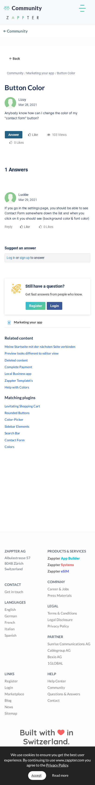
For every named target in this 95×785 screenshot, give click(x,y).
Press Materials (60, 595)
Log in (11, 258)
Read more (60, 775)
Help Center (57, 681)
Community (17, 31)
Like (35, 135)
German (11, 616)
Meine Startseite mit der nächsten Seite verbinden (40, 347)
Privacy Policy (58, 626)
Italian (10, 629)
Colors (9, 447)
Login (54, 306)
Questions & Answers (64, 694)
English (10, 609)
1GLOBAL (55, 663)
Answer (13, 135)
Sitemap (11, 713)
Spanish (10, 635)
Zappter (64, 558)
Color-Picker (14, 419)
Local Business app (18, 374)
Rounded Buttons (17, 413)
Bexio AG (55, 657)
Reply (8, 227)
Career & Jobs (58, 589)
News (9, 707)
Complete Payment (18, 367)
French (10, 622)
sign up (25, 258)
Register (35, 306)
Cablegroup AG (59, 650)
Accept (36, 775)
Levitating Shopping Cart (22, 406)
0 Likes (48, 227)
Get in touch (14, 592)
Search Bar (12, 433)
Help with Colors (17, 387)
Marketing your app (40, 73)
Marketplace (14, 694)
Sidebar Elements (17, 426)
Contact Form (15, 440)
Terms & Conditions (62, 613)
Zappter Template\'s (19, 380)
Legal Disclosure (60, 620)
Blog (8, 700)
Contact (54, 700)
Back (16, 58)
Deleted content (16, 360)
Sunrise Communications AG (69, 644)
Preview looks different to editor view (32, 353)
